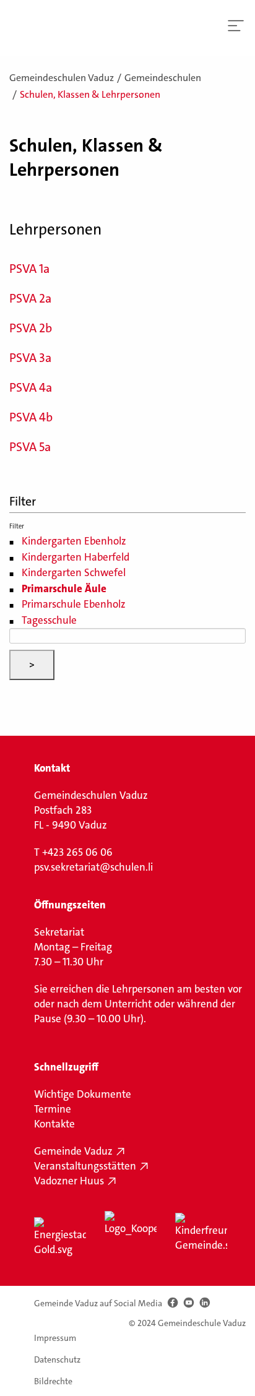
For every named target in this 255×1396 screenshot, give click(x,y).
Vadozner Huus (69, 1180)
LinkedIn (204, 1303)
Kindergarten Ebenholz (74, 541)
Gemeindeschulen (162, 77)
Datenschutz (57, 1359)
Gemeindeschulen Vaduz (61, 77)
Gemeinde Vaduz (73, 1151)
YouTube (188, 1303)
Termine (52, 1109)
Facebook (172, 1303)
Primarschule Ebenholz (74, 604)
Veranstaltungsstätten (85, 1166)
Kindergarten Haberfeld (75, 557)
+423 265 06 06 (77, 852)
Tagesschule (49, 620)
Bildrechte (53, 1381)
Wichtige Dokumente (82, 1094)
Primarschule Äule (64, 588)
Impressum (55, 1337)
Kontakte (54, 1124)
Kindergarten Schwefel (74, 572)
